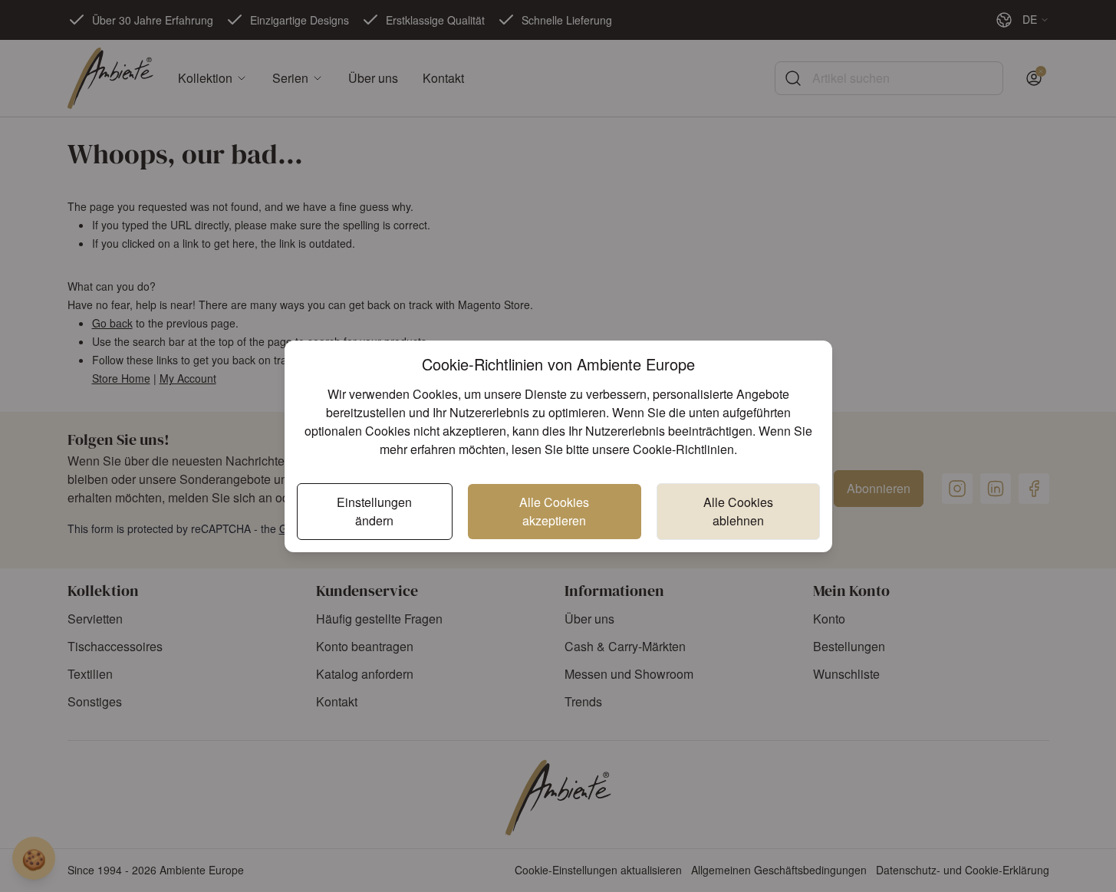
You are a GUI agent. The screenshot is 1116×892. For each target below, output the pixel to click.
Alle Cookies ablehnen (738, 511)
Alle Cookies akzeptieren (554, 511)
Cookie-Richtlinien (683, 449)
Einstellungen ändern (374, 511)
